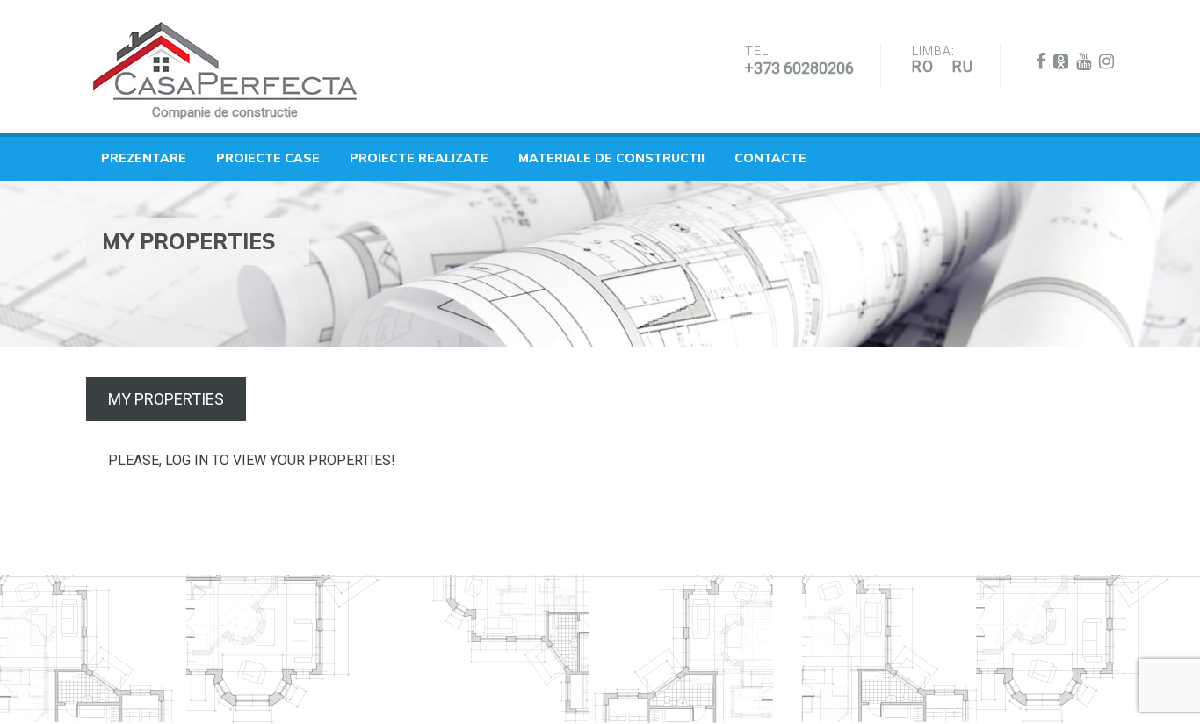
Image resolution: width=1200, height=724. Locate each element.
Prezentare (143, 158)
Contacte (770, 158)
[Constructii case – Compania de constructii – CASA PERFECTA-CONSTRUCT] (225, 61)
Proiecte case (268, 158)
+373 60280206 (799, 68)
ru (962, 66)
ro (923, 66)
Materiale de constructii (611, 158)
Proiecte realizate (419, 158)
